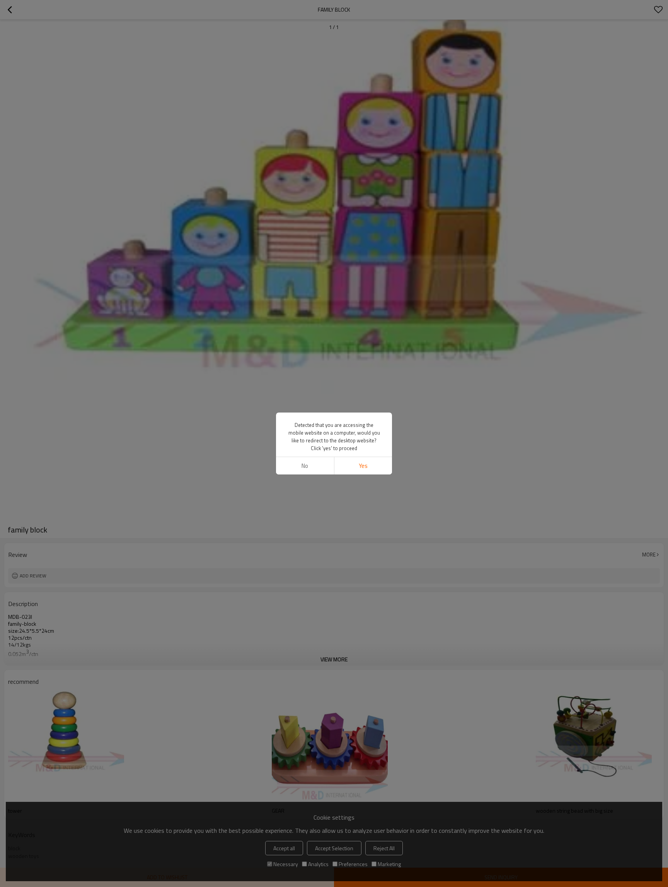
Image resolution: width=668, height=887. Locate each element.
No (305, 465)
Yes (363, 465)
